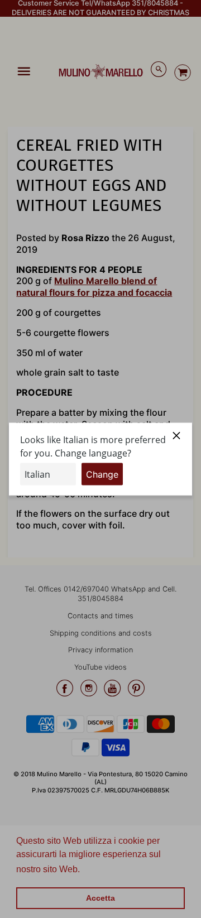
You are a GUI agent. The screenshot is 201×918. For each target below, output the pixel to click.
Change (102, 473)
